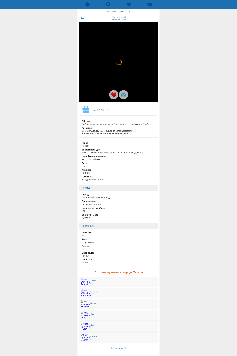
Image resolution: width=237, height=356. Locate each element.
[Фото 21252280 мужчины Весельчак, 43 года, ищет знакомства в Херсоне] (118, 62)
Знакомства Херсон (118, 19)
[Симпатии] (129, 4)
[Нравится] (113, 94)
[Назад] (82, 18)
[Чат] (149, 4)
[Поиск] (108, 4)
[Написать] (123, 94)
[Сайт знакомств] (87, 4)
